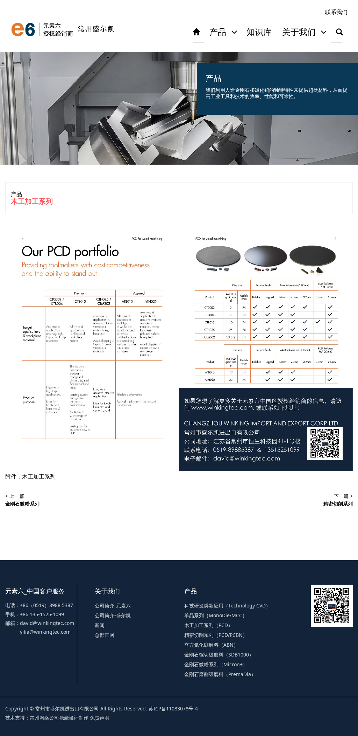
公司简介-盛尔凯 (113, 615)
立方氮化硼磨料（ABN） (211, 644)
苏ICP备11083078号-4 (173, 708)
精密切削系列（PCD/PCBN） (216, 635)
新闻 (100, 625)
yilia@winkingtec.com (45, 631)
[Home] (62, 29)
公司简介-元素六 (113, 605)
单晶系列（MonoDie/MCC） (215, 615)
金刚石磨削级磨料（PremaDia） (220, 674)
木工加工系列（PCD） (208, 625)
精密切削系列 (338, 503)
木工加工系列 (39, 476)
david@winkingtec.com (47, 623)
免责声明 (99, 717)
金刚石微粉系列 (22, 503)
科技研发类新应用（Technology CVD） (227, 605)
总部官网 (104, 635)
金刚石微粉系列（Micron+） (216, 664)
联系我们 (336, 12)
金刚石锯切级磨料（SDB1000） (219, 654)
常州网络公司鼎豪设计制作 (59, 717)
